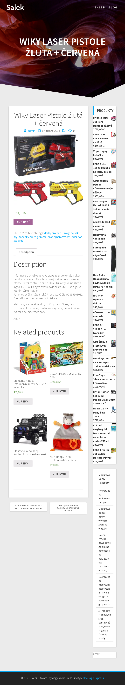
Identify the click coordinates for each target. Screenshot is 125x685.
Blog (113, 7)
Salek (15, 7)
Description (26, 252)
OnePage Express (93, 678)
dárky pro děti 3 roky (56, 233)
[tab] (26, 251)
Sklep (100, 7)
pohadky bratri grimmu (33, 237)
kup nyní (23, 222)
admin (31, 131)
